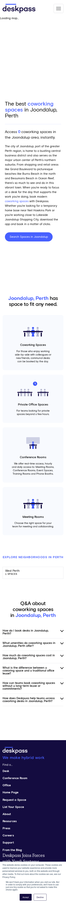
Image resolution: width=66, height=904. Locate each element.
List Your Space (13, 807)
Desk (6, 771)
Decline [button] (40, 897)
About (7, 814)
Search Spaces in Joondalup (29, 237)
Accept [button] (26, 897)
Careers (8, 835)
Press (6, 828)
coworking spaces (17, 201)
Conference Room (15, 778)
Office (7, 785)
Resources (10, 821)
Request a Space (14, 800)
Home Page (10, 792)
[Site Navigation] (58, 8)
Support (8, 842)
